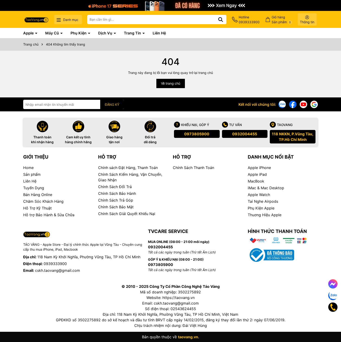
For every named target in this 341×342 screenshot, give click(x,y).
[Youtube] (303, 104)
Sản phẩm (32, 174)
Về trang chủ (170, 83)
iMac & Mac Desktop (266, 188)
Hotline (249, 19)
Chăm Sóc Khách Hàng (43, 201)
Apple (29, 33)
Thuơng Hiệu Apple (264, 215)
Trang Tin (133, 33)
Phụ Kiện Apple (261, 208)
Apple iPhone (259, 167)
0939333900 (55, 263)
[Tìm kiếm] (220, 19)
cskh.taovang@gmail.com (57, 270)
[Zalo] (282, 104)
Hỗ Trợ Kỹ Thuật (37, 208)
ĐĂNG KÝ (112, 104)
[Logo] (36, 19)
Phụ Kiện (79, 33)
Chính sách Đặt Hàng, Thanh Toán (128, 167)
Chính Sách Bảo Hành (117, 193)
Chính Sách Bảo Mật (116, 207)
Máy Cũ (52, 33)
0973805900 (196, 134)
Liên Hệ (159, 33)
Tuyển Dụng (33, 188)
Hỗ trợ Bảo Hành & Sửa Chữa (48, 215)
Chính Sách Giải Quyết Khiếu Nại (126, 213)
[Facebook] (292, 104)
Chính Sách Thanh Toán (193, 167)
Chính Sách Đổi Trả (115, 186)
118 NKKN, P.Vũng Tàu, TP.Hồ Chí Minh (292, 137)
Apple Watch (259, 194)
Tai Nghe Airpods (263, 201)
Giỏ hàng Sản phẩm (281, 19)
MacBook (256, 181)
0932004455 (244, 134)
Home (28, 167)
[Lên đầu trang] (331, 323)
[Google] (314, 104)
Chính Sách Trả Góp (115, 200)
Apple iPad (257, 174)
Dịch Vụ (105, 33)
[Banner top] (170, 5)
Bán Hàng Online (37, 194)
